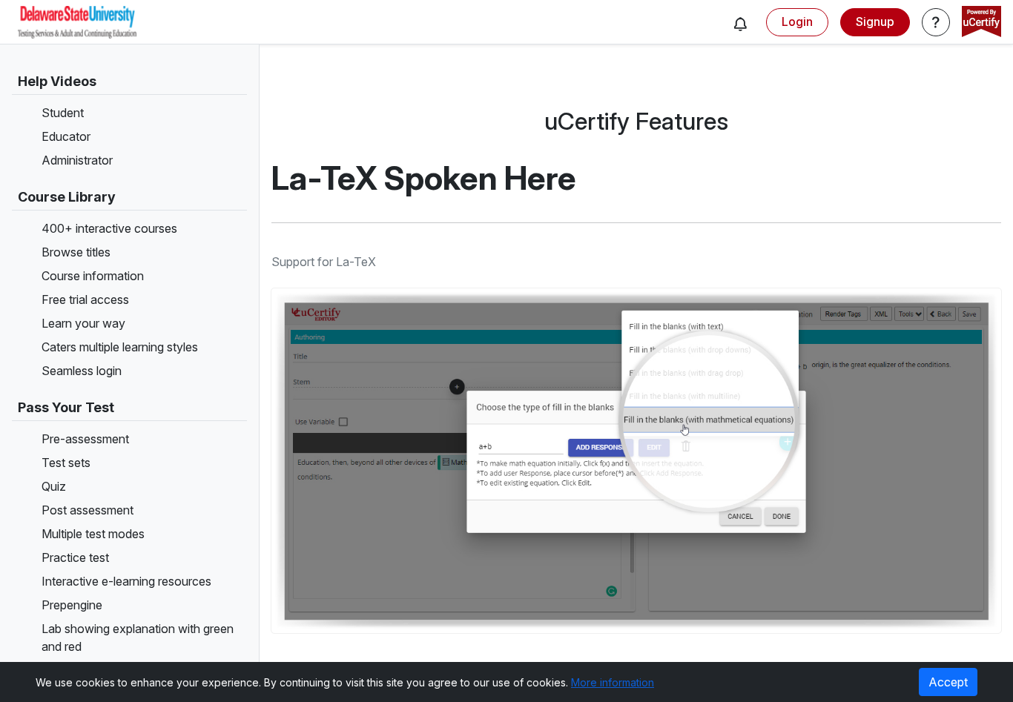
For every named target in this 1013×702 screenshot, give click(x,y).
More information (612, 682)
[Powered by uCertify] (981, 23)
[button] (740, 24)
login (797, 21)
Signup (875, 21)
